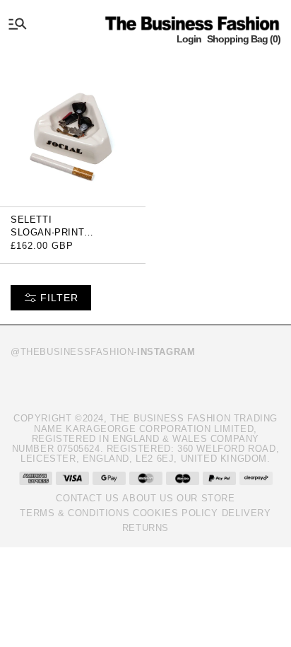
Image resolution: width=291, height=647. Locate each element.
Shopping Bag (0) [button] (243, 39)
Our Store (205, 498)
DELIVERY (246, 513)
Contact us (87, 498)
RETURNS (145, 528)
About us (147, 498)
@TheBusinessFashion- (103, 351)
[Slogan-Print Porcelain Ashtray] (73, 130)
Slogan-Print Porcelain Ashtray (63, 237)
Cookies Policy (175, 513)
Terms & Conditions (74, 513)
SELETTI (31, 219)
